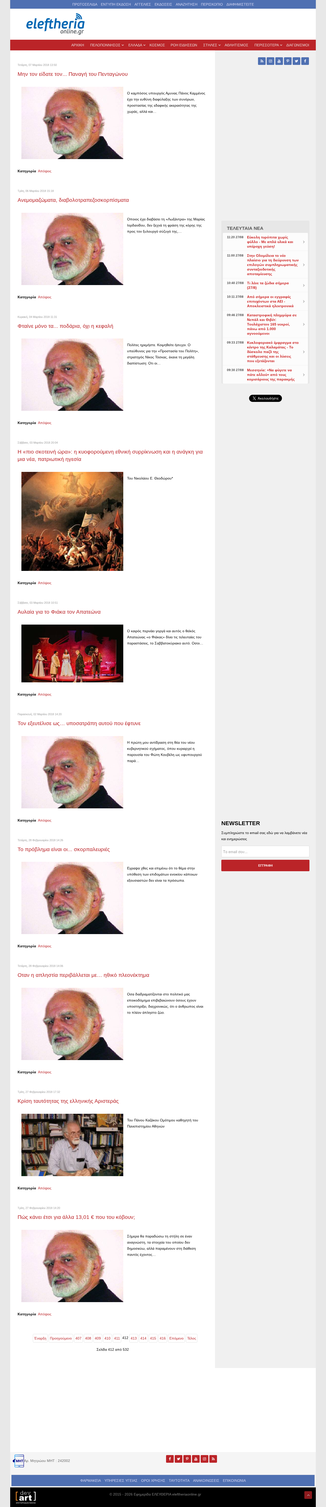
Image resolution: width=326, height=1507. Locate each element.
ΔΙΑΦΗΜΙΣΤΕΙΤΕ (240, 4)
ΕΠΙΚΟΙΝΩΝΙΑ (234, 1480)
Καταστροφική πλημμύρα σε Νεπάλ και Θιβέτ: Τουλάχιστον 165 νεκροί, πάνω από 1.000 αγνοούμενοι (272, 324)
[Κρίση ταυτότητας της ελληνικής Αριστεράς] (72, 1145)
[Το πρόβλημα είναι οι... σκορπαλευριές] (72, 898)
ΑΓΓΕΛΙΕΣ (142, 4)
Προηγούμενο (61, 1338)
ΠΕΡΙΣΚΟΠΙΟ (212, 4)
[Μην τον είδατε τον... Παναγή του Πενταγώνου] (72, 123)
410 (107, 1338)
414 (143, 1338)
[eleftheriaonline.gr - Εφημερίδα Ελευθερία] (56, 24)
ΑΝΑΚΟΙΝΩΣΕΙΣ (206, 1480)
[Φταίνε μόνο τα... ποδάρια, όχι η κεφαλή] (72, 374)
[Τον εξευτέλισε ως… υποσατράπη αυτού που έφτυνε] (72, 772)
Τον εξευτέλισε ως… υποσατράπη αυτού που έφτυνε (79, 723)
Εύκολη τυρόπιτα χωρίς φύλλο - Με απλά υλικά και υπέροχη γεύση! (270, 241)
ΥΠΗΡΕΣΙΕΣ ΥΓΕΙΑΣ (121, 1480)
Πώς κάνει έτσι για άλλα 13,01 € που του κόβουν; (76, 1217)
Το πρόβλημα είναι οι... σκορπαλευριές (64, 849)
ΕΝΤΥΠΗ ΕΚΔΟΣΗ (116, 4)
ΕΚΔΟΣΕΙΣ (163, 4)
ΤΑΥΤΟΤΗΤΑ (179, 1480)
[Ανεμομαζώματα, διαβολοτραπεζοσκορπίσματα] (72, 248)
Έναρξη (40, 1338)
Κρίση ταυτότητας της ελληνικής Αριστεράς (69, 1101)
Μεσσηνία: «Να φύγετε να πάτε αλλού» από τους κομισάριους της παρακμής (271, 374)
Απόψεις (44, 171)
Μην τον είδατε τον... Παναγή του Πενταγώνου (73, 74)
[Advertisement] (265, 526)
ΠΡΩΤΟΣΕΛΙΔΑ (84, 4)
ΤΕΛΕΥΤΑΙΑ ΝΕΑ (245, 228)
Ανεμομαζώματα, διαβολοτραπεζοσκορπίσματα (73, 200)
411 (117, 1338)
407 (78, 1338)
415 (153, 1338)
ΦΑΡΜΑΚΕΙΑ (90, 1480)
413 (134, 1338)
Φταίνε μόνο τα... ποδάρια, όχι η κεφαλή (65, 326)
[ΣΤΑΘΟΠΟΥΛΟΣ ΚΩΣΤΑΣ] (25, 1497)
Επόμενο (176, 1338)
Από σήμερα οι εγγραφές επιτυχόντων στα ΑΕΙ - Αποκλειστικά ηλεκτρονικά (270, 301)
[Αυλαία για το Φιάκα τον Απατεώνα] (72, 653)
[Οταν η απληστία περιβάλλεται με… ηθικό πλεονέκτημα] (72, 1024)
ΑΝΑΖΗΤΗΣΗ (186, 4)
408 (88, 1338)
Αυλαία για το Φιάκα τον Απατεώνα (59, 612)
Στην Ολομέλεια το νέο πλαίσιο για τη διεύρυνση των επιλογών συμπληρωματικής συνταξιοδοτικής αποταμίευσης (273, 264)
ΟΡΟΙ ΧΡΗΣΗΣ (153, 1480)
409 (98, 1338)
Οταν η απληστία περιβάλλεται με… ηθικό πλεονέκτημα (83, 975)
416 (163, 1338)
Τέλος (191, 1338)
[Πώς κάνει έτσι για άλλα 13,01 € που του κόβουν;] (72, 1265)
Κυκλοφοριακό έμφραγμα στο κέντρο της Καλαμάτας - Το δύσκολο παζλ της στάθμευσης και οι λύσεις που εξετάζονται (273, 352)
